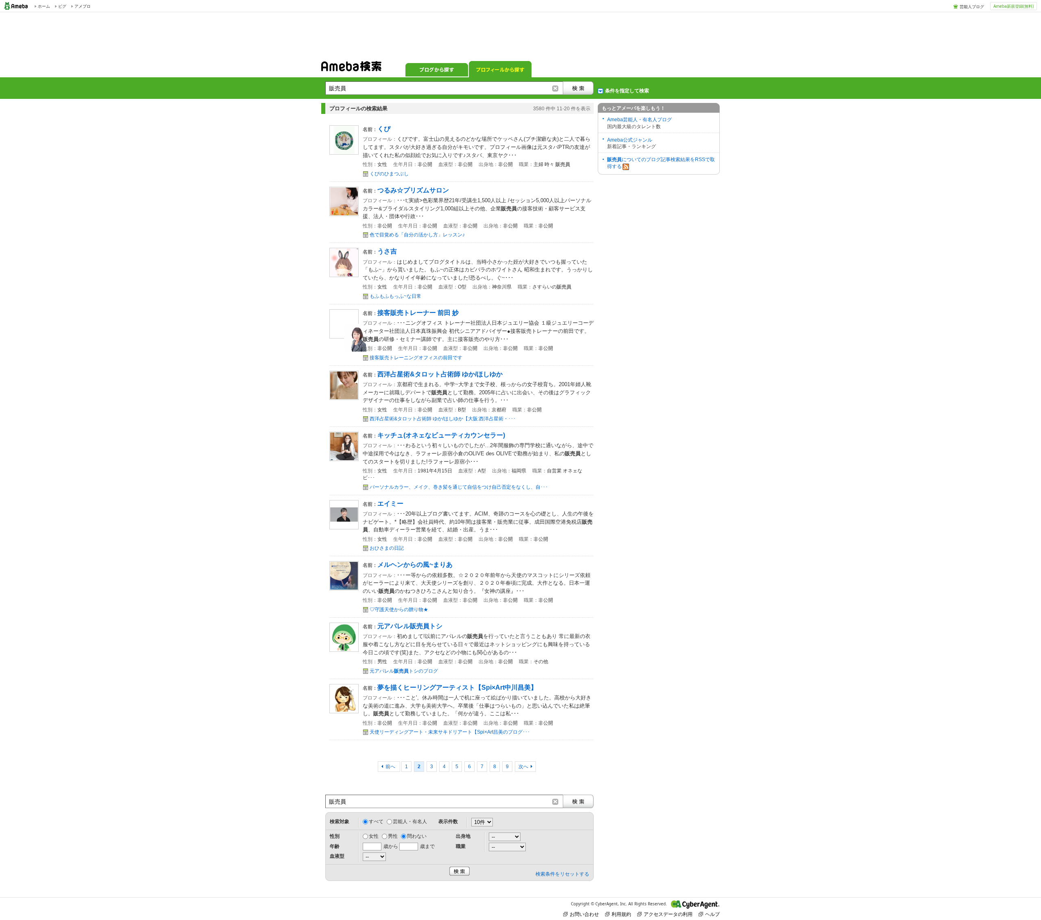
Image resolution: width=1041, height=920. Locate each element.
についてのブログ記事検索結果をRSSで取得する (661, 163)
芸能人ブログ (972, 6)
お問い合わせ (584, 914)
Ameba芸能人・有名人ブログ (639, 119)
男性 (393, 836)
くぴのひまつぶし (389, 174)
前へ (390, 766)
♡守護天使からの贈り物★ (399, 609)
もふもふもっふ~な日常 (395, 296)
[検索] (578, 88)
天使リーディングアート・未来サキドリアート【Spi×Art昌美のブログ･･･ (450, 732)
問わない (417, 836)
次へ (523, 766)
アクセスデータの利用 (668, 914)
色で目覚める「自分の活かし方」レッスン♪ (417, 235)
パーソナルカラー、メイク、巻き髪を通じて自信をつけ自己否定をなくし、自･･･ (459, 487)
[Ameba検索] (351, 69)
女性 (374, 836)
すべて (376, 821)
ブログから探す (436, 69)
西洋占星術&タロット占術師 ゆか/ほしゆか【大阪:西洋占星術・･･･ (443, 419)
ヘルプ (712, 914)
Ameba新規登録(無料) (1013, 6)
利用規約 (621, 914)
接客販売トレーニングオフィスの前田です (416, 358)
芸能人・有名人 (410, 821)
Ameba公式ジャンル (629, 140)
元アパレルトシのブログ (404, 671)
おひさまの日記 (387, 548)
